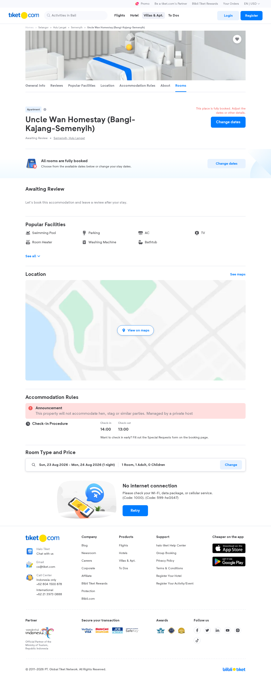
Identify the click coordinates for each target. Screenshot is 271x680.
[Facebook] (197, 630)
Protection (88, 591)
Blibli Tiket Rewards (205, 4)
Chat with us (45, 554)
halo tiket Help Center (171, 545)
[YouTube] (227, 630)
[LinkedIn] (217, 630)
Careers (87, 561)
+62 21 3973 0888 (49, 594)
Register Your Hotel (168, 576)
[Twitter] (207, 630)
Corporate (88, 568)
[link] (228, 15)
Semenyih (77, 27)
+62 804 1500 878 (49, 584)
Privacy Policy (165, 561)
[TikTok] (197, 640)
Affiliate (87, 576)
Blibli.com (88, 599)
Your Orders (231, 4)
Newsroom (89, 553)
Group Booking (166, 553)
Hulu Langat (59, 27)
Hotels (123, 553)
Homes (29, 27)
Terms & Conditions (169, 568)
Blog (85, 545)
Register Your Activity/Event (175, 584)
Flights (123, 545)
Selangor (43, 27)
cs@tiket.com (45, 567)
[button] (135, 330)
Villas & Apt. (127, 561)
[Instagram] (237, 630)
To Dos (123, 568)
